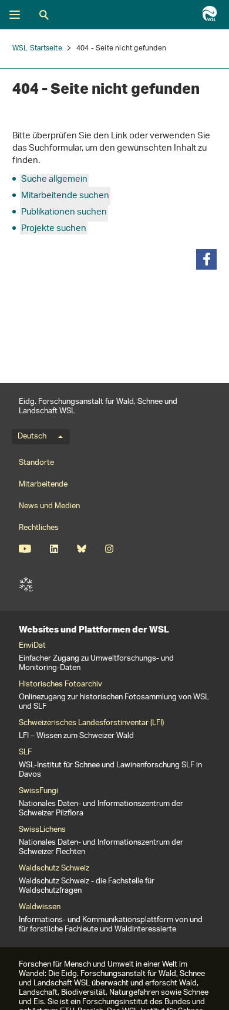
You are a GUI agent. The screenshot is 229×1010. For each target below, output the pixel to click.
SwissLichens (42, 830)
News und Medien (49, 506)
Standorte (36, 463)
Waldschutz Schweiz (54, 868)
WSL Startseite (37, 48)
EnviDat (32, 646)
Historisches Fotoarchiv (60, 684)
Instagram (109, 549)
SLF (26, 584)
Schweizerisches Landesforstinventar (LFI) (91, 723)
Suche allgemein (54, 180)
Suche (44, 14)
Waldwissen (39, 907)
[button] (206, 259)
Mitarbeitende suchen (65, 196)
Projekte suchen (53, 229)
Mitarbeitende (43, 484)
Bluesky (81, 549)
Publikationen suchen (64, 212)
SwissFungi (38, 791)
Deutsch (32, 436)
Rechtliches (39, 528)
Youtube (25, 549)
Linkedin (54, 549)
